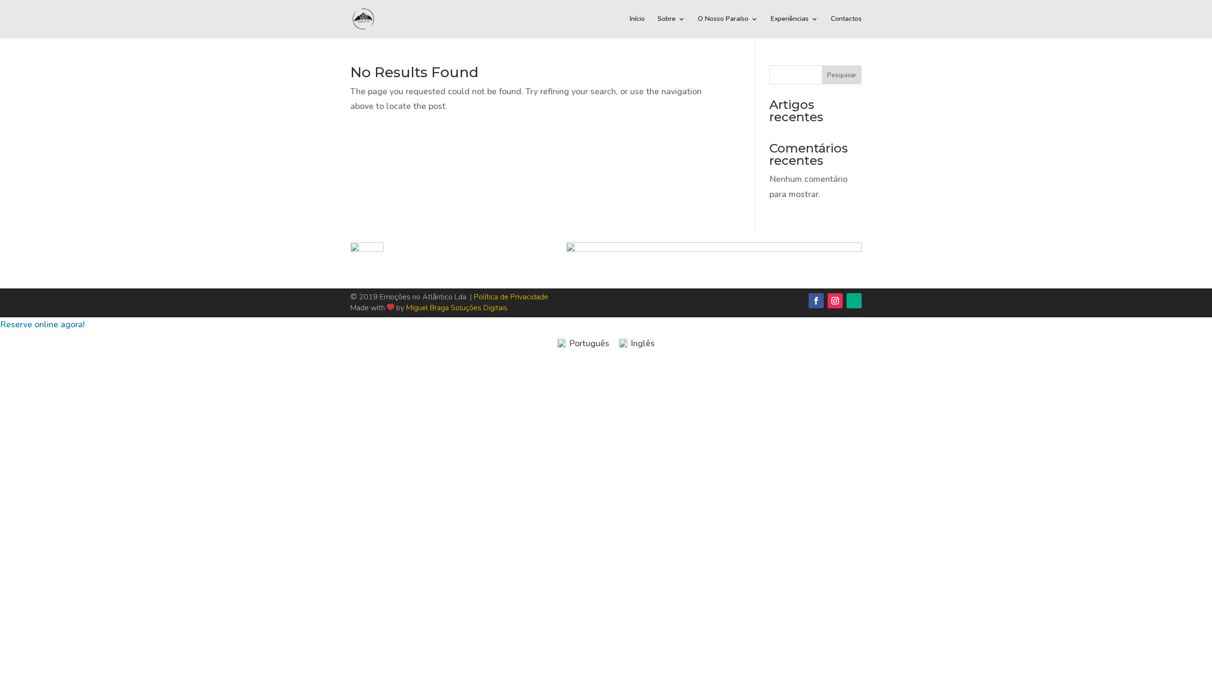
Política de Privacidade (511, 297)
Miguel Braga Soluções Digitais (457, 308)
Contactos (846, 19)
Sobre (667, 19)
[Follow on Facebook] (816, 300)
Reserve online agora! (42, 324)
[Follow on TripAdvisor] (854, 300)
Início (637, 19)
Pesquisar (841, 75)
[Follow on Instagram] (835, 300)
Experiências (790, 19)
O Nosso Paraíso (723, 19)
